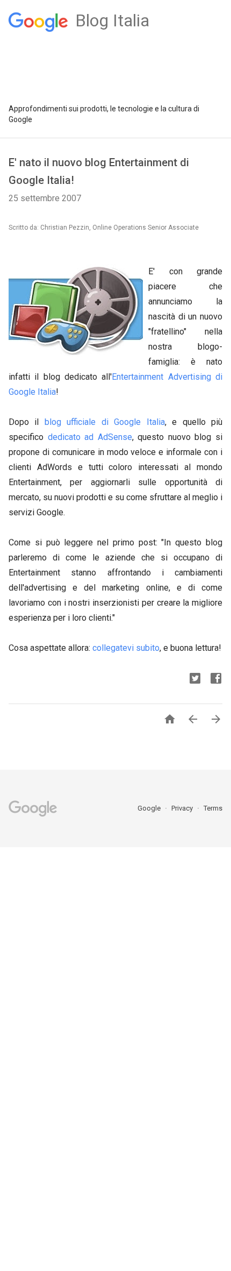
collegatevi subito (126, 648)
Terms (213, 808)
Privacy (182, 808)
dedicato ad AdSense (90, 437)
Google (150, 808)
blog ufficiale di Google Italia (105, 422)
